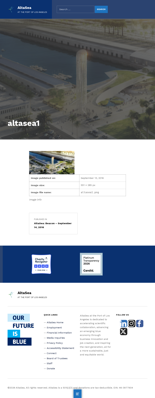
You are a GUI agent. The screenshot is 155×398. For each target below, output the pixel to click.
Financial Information (59, 332)
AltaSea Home (55, 322)
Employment (54, 327)
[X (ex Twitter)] (123, 331)
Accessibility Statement (60, 348)
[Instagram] (131, 323)
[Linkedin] (123, 323)
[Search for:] (75, 9)
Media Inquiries (56, 337)
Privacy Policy (55, 343)
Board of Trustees (57, 358)
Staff (49, 363)
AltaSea (24, 8)
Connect (51, 353)
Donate (51, 368)
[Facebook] (139, 323)
